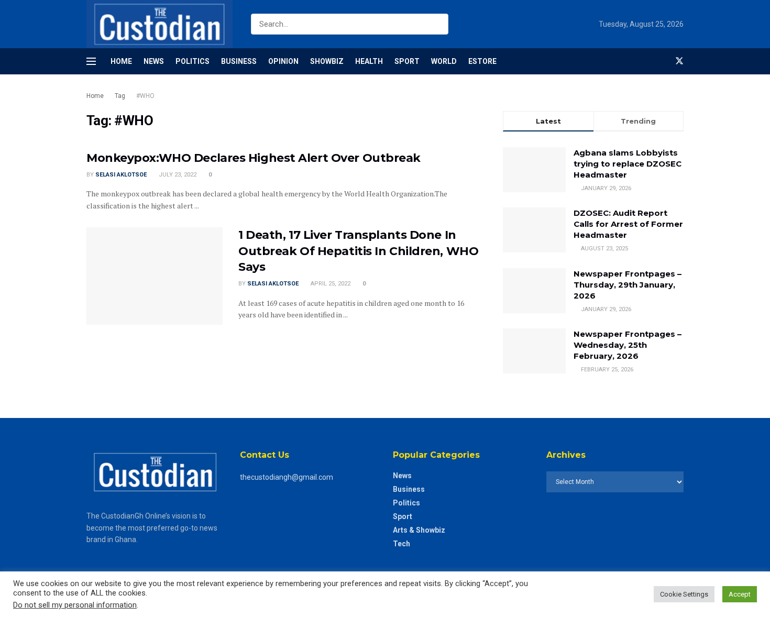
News (154, 61)
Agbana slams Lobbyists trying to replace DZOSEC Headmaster (627, 164)
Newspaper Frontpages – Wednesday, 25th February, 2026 (627, 345)
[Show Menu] (91, 61)
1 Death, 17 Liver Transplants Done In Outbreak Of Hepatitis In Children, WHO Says (358, 251)
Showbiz (327, 61)
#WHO (145, 96)
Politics (192, 61)
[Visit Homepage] (159, 24)
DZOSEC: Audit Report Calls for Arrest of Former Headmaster (628, 224)
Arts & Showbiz (419, 530)
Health (369, 61)
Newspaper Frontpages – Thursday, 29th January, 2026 (627, 285)
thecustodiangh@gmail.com (286, 477)
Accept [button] (740, 594)
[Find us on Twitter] (679, 61)
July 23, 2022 (176, 174)
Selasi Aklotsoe (121, 174)
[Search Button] (438, 24)
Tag (120, 96)
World (444, 61)
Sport (407, 61)
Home (121, 61)
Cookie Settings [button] (684, 594)
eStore (482, 61)
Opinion (283, 61)
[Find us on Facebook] (661, 61)
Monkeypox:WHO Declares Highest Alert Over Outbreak (253, 158)
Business (239, 61)
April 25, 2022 (329, 283)
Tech (401, 543)
